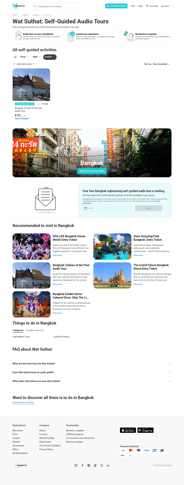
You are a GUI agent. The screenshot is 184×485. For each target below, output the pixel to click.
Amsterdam (18, 445)
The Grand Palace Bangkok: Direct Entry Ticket (151, 266)
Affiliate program (74, 434)
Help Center (45, 441)
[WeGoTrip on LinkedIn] (108, 465)
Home (15, 15)
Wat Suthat (47, 15)
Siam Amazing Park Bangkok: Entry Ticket (147, 238)
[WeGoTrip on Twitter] (102, 465)
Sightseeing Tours (21, 336)
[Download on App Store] (128, 430)
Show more (57, 255)
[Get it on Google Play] (145, 430)
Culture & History (62, 336)
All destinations (20, 453)
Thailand (25, 15)
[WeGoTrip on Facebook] (82, 465)
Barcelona (18, 430)
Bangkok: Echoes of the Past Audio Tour (71, 266)
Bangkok (36, 15)
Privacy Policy (46, 449)
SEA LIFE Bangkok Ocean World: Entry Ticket (69, 238)
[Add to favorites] (46, 71)
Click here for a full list (23, 402)
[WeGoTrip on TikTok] (95, 465)
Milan (15, 449)
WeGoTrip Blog (46, 438)
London (16, 438)
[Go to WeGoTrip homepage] (21, 6)
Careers (43, 434)
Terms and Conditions (50, 445)
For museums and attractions (80, 438)
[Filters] (15, 57)
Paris (15, 434)
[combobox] (58, 6)
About (42, 430)
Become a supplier (75, 430)
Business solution (74, 441)
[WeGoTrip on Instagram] (76, 465)
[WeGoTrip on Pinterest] (89, 465)
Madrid (16, 441)
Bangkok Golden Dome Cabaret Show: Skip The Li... (71, 295)
